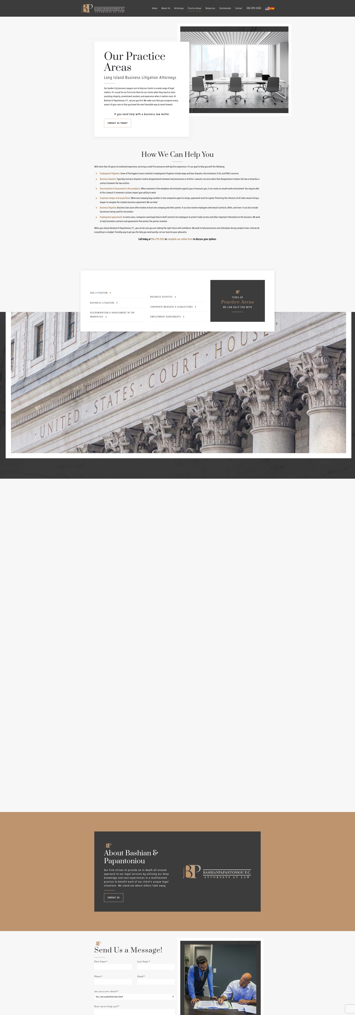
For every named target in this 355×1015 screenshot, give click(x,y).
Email (141, 976)
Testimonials (225, 8)
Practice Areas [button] (194, 8)
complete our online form (180, 239)
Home (154, 8)
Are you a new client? (106, 991)
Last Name (143, 961)
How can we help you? (106, 1006)
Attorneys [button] (179, 8)
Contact (238, 8)
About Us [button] (166, 8)
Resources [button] (210, 8)
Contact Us (114, 897)
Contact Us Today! (118, 123)
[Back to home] (102, 8)
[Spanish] (272, 8)
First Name (100, 961)
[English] (267, 8)
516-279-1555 (157, 239)
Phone (98, 976)
